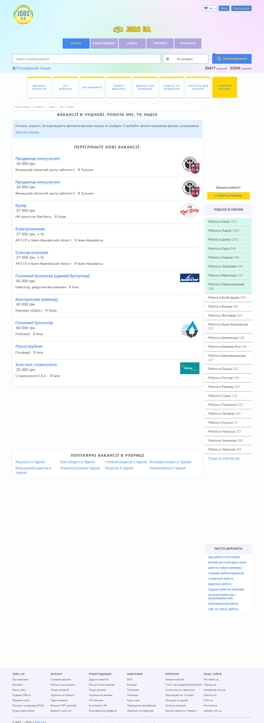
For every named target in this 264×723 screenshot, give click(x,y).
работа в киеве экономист (225, 567)
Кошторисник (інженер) (36, 299)
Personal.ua (210, 705)
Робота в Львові (220, 230)
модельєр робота (219, 583)
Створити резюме (61, 679)
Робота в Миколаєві (223, 275)
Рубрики (17, 695)
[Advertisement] (104, 416)
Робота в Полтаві (221, 378)
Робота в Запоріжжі (222, 266)
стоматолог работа (220, 578)
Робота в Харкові (221, 257)
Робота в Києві (219, 221)
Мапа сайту (19, 690)
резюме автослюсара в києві (227, 562)
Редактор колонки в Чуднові (80, 468)
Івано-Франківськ (90, 240)
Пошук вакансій (60, 690)
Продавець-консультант (37, 158)
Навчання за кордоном (140, 710)
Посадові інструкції (176, 700)
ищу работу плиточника (224, 556)
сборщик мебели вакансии (226, 573)
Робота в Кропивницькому (227, 355)
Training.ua (210, 684)
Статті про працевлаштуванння (183, 684)
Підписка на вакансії (63, 695)
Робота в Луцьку (220, 368)
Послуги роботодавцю (102, 684)
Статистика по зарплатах (180, 690)
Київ (75, 287)
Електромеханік (30, 229)
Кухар (20, 205)
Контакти (17, 684)
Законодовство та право (179, 695)
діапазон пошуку (27, 132)
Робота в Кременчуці (223, 337)
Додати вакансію (99, 679)
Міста (27, 695)
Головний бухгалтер (34, 323)
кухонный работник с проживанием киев (222, 596)
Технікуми (133, 690)
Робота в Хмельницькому (226, 284)
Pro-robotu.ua (211, 679)
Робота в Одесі (219, 248)
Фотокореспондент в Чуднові (170, 461)
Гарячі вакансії (59, 700)
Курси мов (133, 700)
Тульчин (87, 170)
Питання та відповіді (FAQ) (28, 705)
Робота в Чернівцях (223, 440)
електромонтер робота (223, 603)
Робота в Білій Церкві (224, 297)
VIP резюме (96, 700)
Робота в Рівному (221, 386)
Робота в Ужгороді (221, 413)
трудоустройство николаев (226, 589)
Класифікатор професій (103, 710)
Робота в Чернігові (222, 449)
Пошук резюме (97, 690)
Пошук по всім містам (223, 458)
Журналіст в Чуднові (30, 461)
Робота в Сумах (220, 395)
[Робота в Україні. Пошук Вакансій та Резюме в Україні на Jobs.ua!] (23, 15)
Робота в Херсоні (221, 422)
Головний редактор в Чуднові (126, 461)
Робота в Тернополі (222, 404)
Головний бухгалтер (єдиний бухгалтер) (52, 276)
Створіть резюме (228, 195)
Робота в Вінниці (220, 306)
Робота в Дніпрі (220, 239)
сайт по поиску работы (223, 609)
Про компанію (20, 679)
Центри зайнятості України (180, 710)
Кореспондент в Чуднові (77, 461)
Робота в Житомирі (222, 315)
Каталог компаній (175, 705)
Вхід (224, 8)
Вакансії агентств (61, 710)
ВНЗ (129, 679)
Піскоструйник (29, 346)
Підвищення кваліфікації (141, 705)
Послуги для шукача (63, 684)
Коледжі (132, 684)
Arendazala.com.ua (214, 690)
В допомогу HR (98, 705)
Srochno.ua (210, 695)
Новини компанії (174, 679)
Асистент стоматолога (36, 365)
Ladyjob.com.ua (212, 710)
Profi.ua (208, 700)
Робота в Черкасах (222, 431)
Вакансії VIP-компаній (63, 705)
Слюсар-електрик (31, 252)
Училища (132, 695)
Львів (62, 217)
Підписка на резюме (100, 695)
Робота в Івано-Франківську (228, 324)
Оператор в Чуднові (119, 468)
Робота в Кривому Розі (225, 346)
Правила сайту (21, 700)
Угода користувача (23, 710)
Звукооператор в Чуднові (168, 468)
